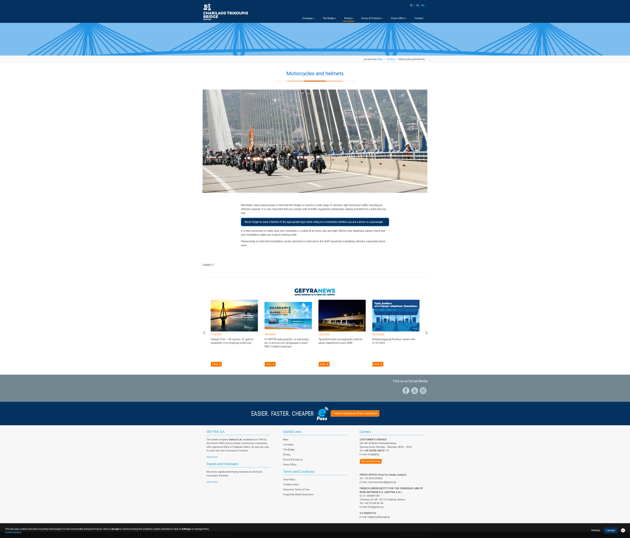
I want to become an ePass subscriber (355, 413)
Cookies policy (291, 484)
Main (380, 59)
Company (288, 444)
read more (212, 457)
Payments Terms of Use (296, 489)
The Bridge (289, 449)
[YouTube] (414, 390)
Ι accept (610, 530)
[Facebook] (406, 390)
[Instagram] (423, 390)
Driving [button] (347, 18)
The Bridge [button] (328, 18)
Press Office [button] (397, 18)
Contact (419, 18)
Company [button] (307, 18)
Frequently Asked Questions (298, 494)
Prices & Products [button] (371, 18)
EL (418, 5)
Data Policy (289, 479)
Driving (390, 59)
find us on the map (370, 461)
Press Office (289, 464)
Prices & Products (293, 459)
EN (422, 5)
